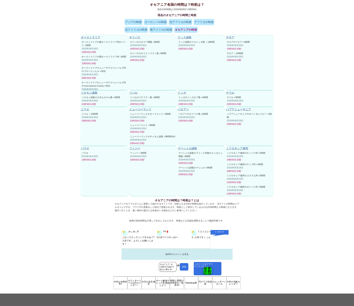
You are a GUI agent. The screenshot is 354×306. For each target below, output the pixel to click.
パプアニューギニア (238, 109)
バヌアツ (183, 109)
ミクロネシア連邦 (237, 148)
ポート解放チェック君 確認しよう (163, 282)
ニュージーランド (140, 109)
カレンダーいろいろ (219, 283)
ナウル (230, 92)
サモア (230, 37)
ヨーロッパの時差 (156, 22)
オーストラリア (90, 37)
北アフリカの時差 (180, 22)
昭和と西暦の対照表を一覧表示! (176, 282)
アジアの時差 (133, 22)
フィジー (134, 148)
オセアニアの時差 (186, 29)
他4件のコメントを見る (177, 254)
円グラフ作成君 (205, 283)
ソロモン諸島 (89, 92)
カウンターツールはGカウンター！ (134, 282)
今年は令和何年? (120, 283)
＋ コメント (219, 232)
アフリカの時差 (204, 22)
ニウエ (85, 109)
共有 (184, 267)
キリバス (134, 37)
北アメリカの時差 (136, 29)
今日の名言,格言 (149, 283)
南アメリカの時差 (161, 29)
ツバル (133, 92)
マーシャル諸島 (187, 148)
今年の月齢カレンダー (233, 283)
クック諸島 (185, 37)
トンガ (182, 92)
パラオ (85, 148)
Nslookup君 (191, 283)
